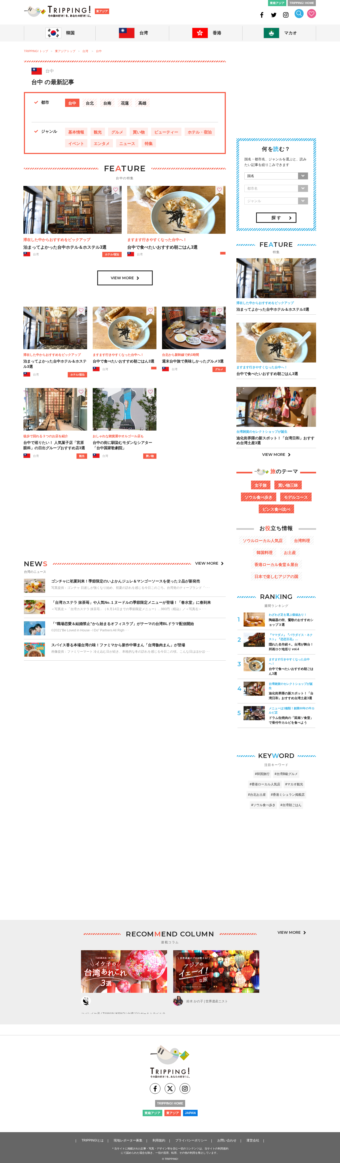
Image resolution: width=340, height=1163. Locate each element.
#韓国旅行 (262, 774)
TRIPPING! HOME (302, 3)
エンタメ (102, 143)
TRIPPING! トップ (36, 51)
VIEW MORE (122, 277)
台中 (99, 51)
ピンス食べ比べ (276, 509)
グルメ (117, 132)
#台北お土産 (257, 795)
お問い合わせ (226, 1140)
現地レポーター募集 (128, 1140)
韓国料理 (265, 552)
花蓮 (125, 103)
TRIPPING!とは (93, 1140)
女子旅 (261, 485)
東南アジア (277, 3)
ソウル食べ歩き (259, 497)
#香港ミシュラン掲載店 (288, 795)
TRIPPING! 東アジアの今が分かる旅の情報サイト (57, 11)
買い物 (139, 132)
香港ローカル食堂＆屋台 (276, 564)
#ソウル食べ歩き (263, 805)
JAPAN (190, 1113)
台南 (107, 103)
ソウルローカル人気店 (263, 540)
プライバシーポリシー (191, 1140)
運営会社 (252, 1140)
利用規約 (158, 1140)
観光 (98, 132)
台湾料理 (302, 540)
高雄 (142, 103)
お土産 (290, 552)
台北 (90, 103)
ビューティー (166, 132)
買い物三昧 (288, 485)
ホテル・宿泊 (200, 132)
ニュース (127, 143)
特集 (149, 143)
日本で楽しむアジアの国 (276, 576)
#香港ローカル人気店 (265, 784)
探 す (276, 217)
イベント (76, 143)
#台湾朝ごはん (290, 805)
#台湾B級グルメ (286, 774)
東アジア (102, 11)
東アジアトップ (65, 51)
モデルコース (296, 497)
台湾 (85, 51)
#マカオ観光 (294, 784)
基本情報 (76, 132)
